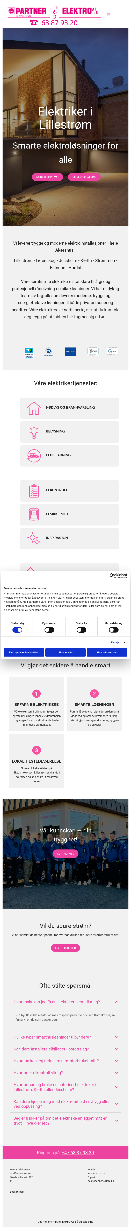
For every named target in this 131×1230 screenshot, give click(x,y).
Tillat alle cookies (107, 652)
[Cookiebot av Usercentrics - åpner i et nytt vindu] (112, 575)
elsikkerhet (57, 514)
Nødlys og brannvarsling (70, 407)
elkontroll (57, 490)
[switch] (49, 629)
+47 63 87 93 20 (78, 1152)
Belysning (55, 431)
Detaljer (116, 642)
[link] (117, 1002)
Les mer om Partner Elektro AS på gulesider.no (65, 1221)
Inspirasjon (57, 538)
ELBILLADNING (58, 455)
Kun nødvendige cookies (24, 652)
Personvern (17, 1192)
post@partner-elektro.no (101, 1181)
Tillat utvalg (65, 652)
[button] (108, 15)
